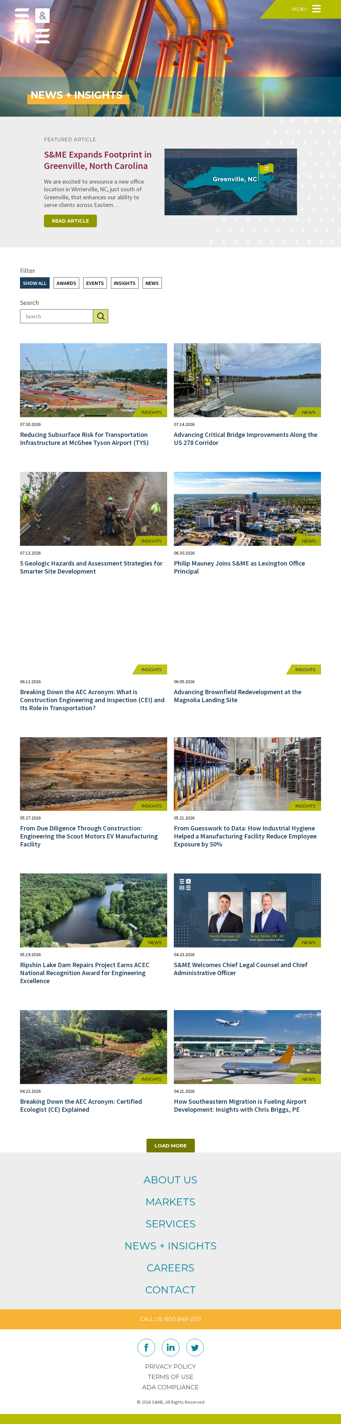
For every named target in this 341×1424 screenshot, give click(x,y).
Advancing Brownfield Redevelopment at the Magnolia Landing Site (237, 696)
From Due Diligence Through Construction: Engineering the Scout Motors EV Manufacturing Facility (89, 836)
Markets (170, 1202)
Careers (170, 1268)
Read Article (70, 221)
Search (29, 303)
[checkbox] (66, 283)
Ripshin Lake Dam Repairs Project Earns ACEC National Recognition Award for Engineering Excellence (85, 972)
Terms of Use (170, 1377)
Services (171, 1224)
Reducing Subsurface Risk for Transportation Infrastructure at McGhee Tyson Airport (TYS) (84, 438)
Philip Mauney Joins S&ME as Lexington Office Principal (239, 567)
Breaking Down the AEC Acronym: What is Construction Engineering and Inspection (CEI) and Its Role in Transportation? (92, 700)
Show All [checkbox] (35, 283)
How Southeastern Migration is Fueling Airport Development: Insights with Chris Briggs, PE (240, 1105)
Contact (170, 1290)
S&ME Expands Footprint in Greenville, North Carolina (98, 160)
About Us (170, 1180)
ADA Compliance (170, 1387)
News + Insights (171, 1246)
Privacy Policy (170, 1366)
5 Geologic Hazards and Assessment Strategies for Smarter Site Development (91, 567)
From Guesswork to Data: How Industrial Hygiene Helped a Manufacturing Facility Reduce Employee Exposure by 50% (245, 836)
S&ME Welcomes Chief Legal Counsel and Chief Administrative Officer (241, 968)
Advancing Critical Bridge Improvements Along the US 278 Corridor (245, 438)
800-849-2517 (183, 1319)
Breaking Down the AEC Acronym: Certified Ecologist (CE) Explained (81, 1105)
